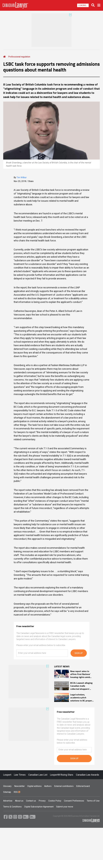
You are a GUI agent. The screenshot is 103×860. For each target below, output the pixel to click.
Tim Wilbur (22, 177)
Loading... (82, 5)
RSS (16, 792)
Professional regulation (19, 56)
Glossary (7, 786)
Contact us (31, 800)
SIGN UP (79, 653)
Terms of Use (93, 800)
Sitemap (7, 792)
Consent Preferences (74, 800)
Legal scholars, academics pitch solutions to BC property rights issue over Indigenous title (82, 697)
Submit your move (64, 806)
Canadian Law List (37, 774)
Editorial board (83, 786)
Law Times (20, 774)
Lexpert (7, 774)
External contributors (63, 786)
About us (19, 800)
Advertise (7, 800)
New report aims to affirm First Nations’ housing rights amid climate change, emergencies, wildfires (81, 674)
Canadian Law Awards (87, 774)
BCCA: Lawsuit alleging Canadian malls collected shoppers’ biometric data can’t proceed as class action (81, 685)
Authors (48, 786)
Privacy (42, 800)
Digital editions (34, 786)
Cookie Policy (54, 800)
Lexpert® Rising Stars (61, 774)
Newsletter (19, 786)
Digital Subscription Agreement (39, 806)
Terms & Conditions (12, 806)
